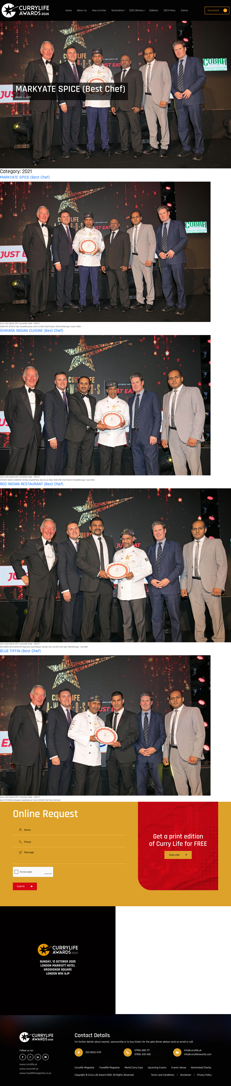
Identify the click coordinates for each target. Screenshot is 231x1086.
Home (69, 10)
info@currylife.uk (193, 1050)
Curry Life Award (97, 1075)
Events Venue (178, 1067)
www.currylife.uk (28, 1064)
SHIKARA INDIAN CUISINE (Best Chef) (31, 330)
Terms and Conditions (162, 1075)
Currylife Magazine (84, 1067)
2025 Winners (136, 10)
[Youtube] (45, 1057)
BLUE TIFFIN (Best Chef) (20, 651)
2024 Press (170, 10)
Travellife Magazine (109, 1067)
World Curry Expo (134, 1067)
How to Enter (99, 10)
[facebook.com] (23, 1057)
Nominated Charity (201, 1067)
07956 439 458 (142, 1054)
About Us (82, 10)
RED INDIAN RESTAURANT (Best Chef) (31, 484)
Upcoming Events (157, 1067)
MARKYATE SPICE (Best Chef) (25, 177)
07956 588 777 (142, 1050)
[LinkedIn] (38, 1057)
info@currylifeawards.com (197, 1054)
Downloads (213, 10)
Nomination (117, 10)
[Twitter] (30, 1057)
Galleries (153, 10)
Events (184, 10)
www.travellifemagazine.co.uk (35, 1073)
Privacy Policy (204, 1075)
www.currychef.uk (29, 1068)
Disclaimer (185, 1075)
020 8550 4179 (93, 1052)
